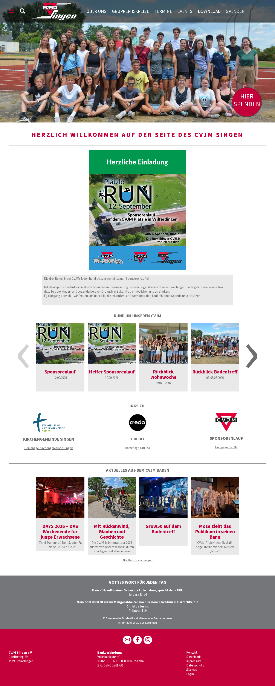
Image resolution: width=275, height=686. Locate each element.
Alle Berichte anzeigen (137, 560)
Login (190, 674)
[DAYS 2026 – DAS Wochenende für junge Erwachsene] (60, 497)
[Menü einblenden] (12, 11)
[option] (137, 61)
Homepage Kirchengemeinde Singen (48, 448)
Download (209, 11)
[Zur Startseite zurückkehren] (54, 5)
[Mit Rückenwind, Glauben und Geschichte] (112, 497)
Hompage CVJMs (226, 447)
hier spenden (247, 100)
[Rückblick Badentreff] (215, 343)
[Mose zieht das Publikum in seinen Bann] (215, 497)
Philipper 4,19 (138, 611)
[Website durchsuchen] (22, 11)
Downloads (193, 657)
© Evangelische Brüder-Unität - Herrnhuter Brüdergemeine (137, 618)
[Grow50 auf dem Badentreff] (163, 497)
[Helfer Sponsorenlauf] (112, 343)
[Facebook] (137, 640)
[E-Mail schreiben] (127, 640)
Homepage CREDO (137, 448)
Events (184, 11)
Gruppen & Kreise (130, 11)
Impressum (193, 661)
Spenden (235, 11)
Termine (163, 11)
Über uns (96, 11)
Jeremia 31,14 (137, 594)
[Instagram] (148, 640)
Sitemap (191, 670)
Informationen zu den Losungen (137, 623)
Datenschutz (195, 665)
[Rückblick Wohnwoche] (163, 343)
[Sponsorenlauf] (60, 343)
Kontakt (191, 652)
